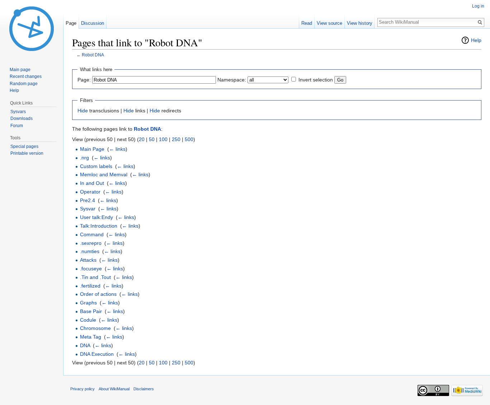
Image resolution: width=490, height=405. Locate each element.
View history (359, 23)
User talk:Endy (96, 217)
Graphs (88, 303)
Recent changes (26, 76)
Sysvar (87, 208)
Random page (24, 83)
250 (176, 139)
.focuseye (91, 268)
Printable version (26, 153)
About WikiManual (114, 389)
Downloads (21, 118)
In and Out (92, 183)
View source (329, 23)
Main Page (92, 149)
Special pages (24, 146)
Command (92, 234)
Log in (478, 6)
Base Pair (91, 311)
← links (117, 149)
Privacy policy (82, 389)
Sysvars (18, 111)
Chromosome (95, 328)
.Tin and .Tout (95, 277)
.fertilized (90, 286)
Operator (90, 192)
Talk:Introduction (98, 226)
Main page (20, 69)
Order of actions (98, 294)
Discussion (92, 23)
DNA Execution (97, 354)
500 (189, 139)
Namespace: (231, 80)
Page (71, 23)
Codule (88, 320)
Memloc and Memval (103, 174)
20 (142, 139)
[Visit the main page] (31, 28)
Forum (16, 125)
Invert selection (315, 80)
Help (476, 40)
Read (306, 23)
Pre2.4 (87, 200)
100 (163, 139)
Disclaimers (143, 389)
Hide (82, 110)
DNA (85, 345)
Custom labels (96, 166)
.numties (89, 251)
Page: (84, 80)
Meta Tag (90, 337)
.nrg (84, 157)
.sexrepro (91, 243)
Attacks (88, 260)
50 (152, 139)
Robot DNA (93, 54)
